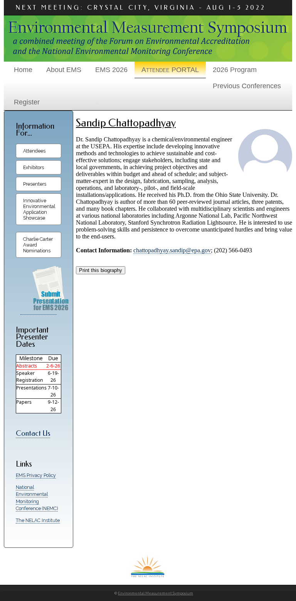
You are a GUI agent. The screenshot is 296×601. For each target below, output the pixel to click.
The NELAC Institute (38, 520)
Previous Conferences (247, 86)
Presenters (34, 184)
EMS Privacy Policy (36, 475)
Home (23, 70)
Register (27, 102)
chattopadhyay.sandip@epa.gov (172, 250)
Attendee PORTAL (170, 70)
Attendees (34, 151)
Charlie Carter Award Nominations (38, 244)
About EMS (63, 70)
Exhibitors (33, 167)
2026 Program (235, 70)
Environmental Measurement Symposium (155, 593)
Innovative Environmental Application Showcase (39, 209)
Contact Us (33, 433)
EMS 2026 (111, 70)
